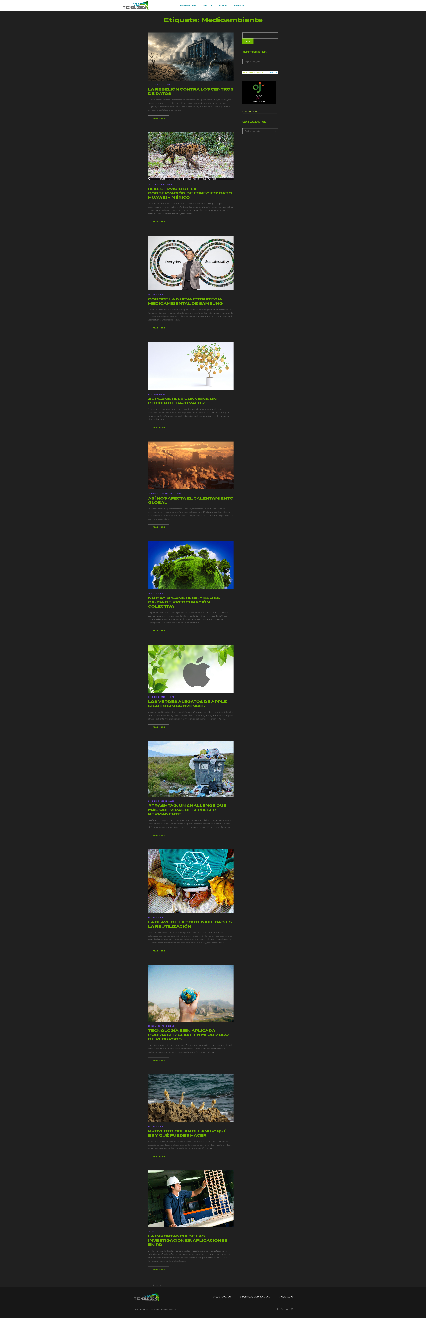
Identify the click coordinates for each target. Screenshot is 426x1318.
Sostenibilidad (156, 294)
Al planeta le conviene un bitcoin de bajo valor (182, 401)
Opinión (152, 697)
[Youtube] (287, 1309)
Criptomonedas (156, 394)
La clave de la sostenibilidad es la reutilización (190, 924)
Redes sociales (166, 801)
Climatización (156, 493)
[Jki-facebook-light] (278, 1309)
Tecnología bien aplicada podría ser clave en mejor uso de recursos (188, 1035)
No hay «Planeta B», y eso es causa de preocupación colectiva (184, 602)
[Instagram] (292, 1309)
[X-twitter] (282, 1309)
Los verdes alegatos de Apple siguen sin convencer (187, 704)
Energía (152, 1026)
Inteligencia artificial (161, 85)
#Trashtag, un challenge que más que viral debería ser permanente (187, 810)
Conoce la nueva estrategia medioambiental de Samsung (185, 301)
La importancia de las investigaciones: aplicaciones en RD (188, 1240)
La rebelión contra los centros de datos (191, 91)
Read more (159, 118)
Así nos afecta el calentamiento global (191, 500)
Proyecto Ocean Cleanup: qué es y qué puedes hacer (187, 1133)
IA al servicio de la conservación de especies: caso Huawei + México (190, 193)
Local (151, 1231)
